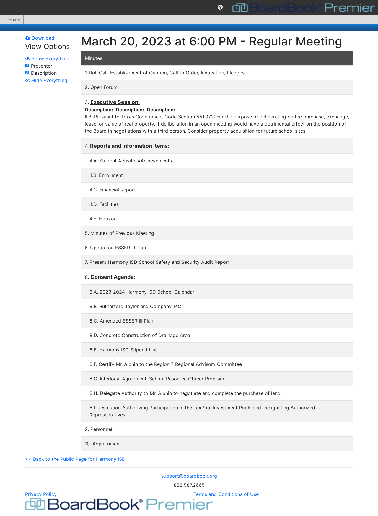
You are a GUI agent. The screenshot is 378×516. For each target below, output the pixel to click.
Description (44, 73)
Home (14, 19)
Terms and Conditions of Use (226, 494)
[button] (220, 7)
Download (42, 38)
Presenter (41, 66)
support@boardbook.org (189, 476)
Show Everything (49, 58)
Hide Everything (48, 80)
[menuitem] (220, 7)
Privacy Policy (41, 494)
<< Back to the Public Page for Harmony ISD (75, 459)
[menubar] (189, 7)
